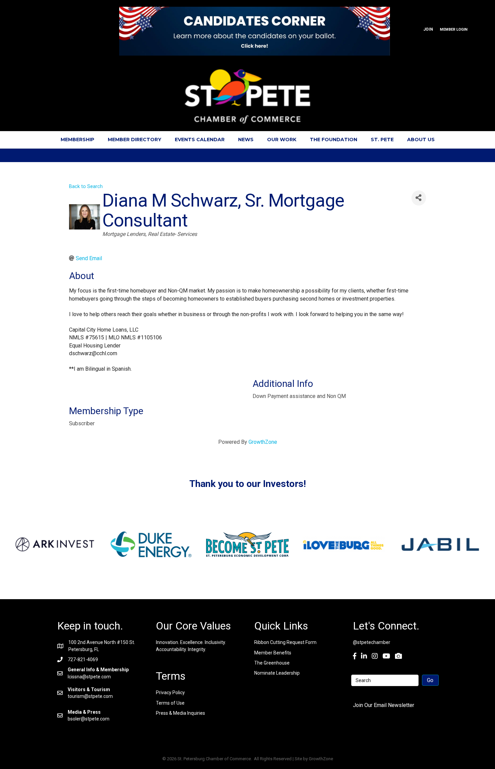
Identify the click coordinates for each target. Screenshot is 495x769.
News (246, 139)
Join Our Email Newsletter (383, 705)
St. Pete (382, 139)
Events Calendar (200, 139)
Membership (77, 139)
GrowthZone (263, 442)
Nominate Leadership (277, 673)
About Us (421, 139)
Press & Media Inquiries (180, 713)
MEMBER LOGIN (453, 29)
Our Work (281, 139)
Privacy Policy (170, 692)
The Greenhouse (272, 663)
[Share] (418, 198)
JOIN (428, 29)
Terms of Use (170, 703)
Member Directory (134, 139)
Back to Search (86, 186)
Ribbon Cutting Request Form (285, 642)
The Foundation (333, 139)
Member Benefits (272, 652)
